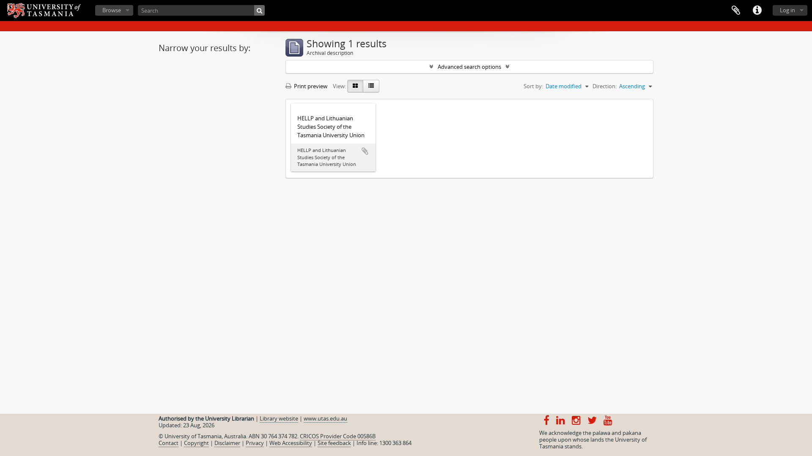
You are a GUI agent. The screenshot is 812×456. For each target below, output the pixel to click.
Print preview (310, 86)
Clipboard (735, 10)
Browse (111, 10)
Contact (168, 443)
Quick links (757, 10)
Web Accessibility (290, 443)
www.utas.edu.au (325, 418)
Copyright (196, 443)
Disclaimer (227, 443)
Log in (787, 10)
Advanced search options (469, 67)
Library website (279, 418)
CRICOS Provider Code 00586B (338, 436)
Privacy (255, 443)
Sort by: (533, 86)
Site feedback (334, 443)
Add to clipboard (365, 151)
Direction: (605, 86)
